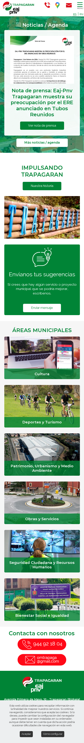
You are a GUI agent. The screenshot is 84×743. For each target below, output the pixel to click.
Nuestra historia (42, 186)
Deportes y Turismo (42, 422)
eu (81, 14)
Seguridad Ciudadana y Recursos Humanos (42, 564)
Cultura (42, 374)
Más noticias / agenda (42, 142)
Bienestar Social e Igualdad (42, 615)
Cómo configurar (53, 733)
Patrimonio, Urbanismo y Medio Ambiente (42, 468)
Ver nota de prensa (42, 125)
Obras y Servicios (42, 518)
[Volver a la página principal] (17, 8)
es (75, 14)
